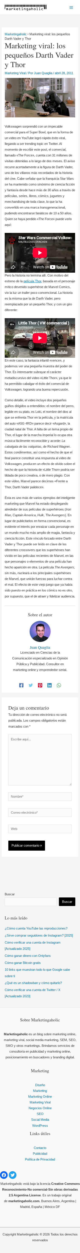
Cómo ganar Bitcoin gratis (23, 963)
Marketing (40, 1091)
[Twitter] (31, 685)
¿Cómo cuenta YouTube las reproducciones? (36, 928)
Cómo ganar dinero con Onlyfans (28, 955)
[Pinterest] (40, 685)
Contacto (40, 1148)
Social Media (40, 1119)
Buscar (10, 894)
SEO (40, 1114)
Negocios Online (40, 1108)
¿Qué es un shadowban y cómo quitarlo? (33, 983)
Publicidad (40, 1153)
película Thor (32, 281)
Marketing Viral (15, 73)
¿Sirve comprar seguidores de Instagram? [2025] (39, 935)
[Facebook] (21, 685)
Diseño (40, 1085)
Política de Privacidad (40, 1159)
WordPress (40, 1125)
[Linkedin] (49, 685)
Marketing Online (40, 1096)
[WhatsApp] (59, 685)
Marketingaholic (16, 34)
